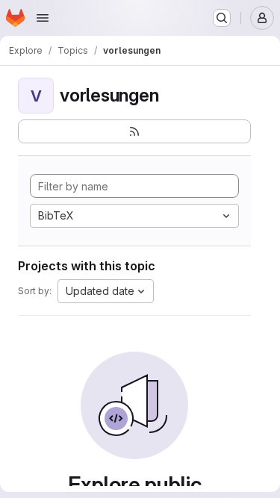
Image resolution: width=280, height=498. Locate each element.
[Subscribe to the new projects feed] (134, 131)
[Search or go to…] (222, 18)
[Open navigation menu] (43, 18)
